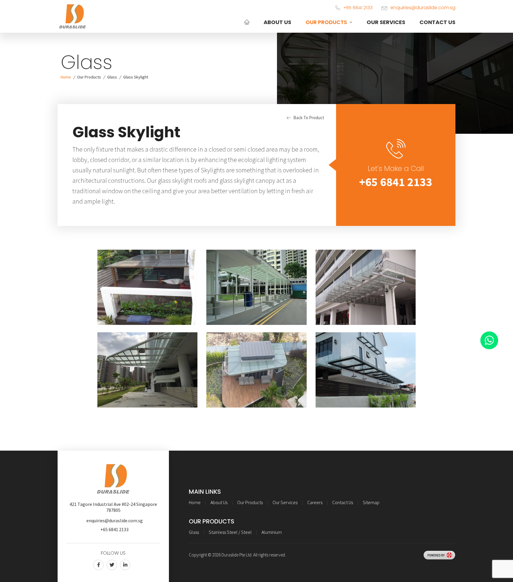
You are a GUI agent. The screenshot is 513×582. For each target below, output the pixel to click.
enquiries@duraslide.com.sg (422, 7)
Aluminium (272, 532)
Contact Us (437, 22)
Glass (112, 77)
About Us (277, 22)
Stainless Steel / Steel (230, 532)
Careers (314, 502)
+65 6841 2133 (395, 181)
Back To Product (308, 117)
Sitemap (371, 502)
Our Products (326, 22)
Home (66, 77)
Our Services (386, 22)
